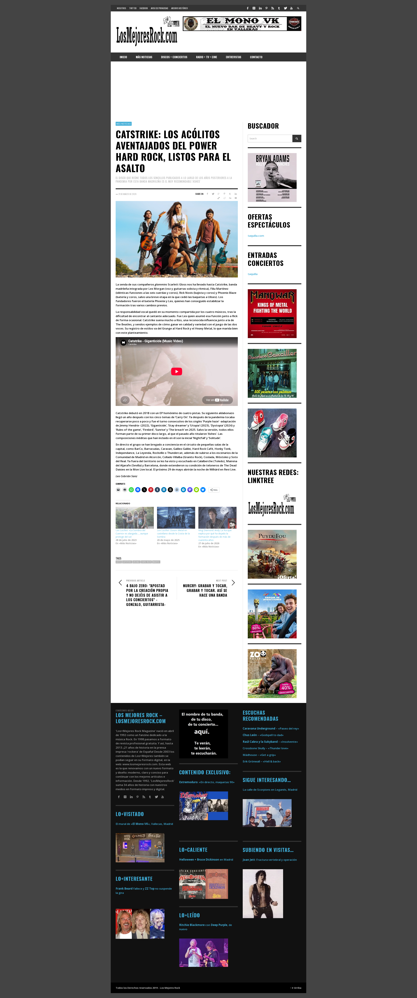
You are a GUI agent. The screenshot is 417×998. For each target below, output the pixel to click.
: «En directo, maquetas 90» (207, 782)
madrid (156, 562)
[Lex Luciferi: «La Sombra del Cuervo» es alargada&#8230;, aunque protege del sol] (135, 518)
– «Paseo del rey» (271, 728)
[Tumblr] (279, 8)
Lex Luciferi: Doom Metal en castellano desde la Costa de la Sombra (173, 533)
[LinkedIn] (260, 8)
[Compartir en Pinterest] (224, 194)
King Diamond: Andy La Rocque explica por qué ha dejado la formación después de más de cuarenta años (215, 535)
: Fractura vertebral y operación (270, 860)
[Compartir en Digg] (230, 198)
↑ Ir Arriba (295, 987)
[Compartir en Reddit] (224, 198)
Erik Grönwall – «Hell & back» (262, 761)
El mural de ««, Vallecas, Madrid (144, 824)
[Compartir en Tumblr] (230, 194)
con (194, 925)
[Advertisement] (208, 91)
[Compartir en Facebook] (207, 194)
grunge (136, 562)
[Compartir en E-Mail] (235, 198)
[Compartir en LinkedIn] (235, 194)
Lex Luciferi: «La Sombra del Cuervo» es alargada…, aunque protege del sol (132, 533)
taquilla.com (256, 236)
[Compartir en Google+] (218, 194)
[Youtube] (291, 8)
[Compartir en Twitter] (213, 194)
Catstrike (127, 562)
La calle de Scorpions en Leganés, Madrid (270, 789)
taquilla (253, 274)
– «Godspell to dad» (263, 735)
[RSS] (273, 8)
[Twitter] (285, 8)
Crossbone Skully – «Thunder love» (265, 748)
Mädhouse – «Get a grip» (259, 755)
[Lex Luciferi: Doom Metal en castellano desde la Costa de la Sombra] (176, 518)
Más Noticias (123, 123)
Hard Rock (146, 562)
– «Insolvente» (270, 742)
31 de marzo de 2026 (127, 193)
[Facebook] (248, 8)
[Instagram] (254, 8)
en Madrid (206, 859)
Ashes (118, 562)
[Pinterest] (266, 8)
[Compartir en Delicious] (218, 198)
